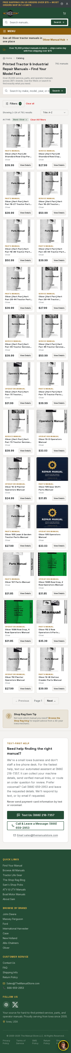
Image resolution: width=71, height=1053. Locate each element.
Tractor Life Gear (12, 875)
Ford (5, 923)
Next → (51, 700)
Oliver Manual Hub (54, 39)
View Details (25, 165)
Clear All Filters (38, 119)
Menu (12, 31)
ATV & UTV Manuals (14, 889)
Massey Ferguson (13, 918)
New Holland (10, 938)
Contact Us (9, 962)
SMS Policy (35, 1042)
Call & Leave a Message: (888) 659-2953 (36, 825)
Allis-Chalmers (11, 942)
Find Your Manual (12, 865)
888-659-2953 (15, 987)
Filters (15, 103)
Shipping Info (10, 972)
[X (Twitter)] (15, 1004)
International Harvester (15, 928)
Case (6, 933)
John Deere (9, 914)
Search (57, 22)
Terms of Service (21, 1042)
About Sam (9, 899)
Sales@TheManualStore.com (23, 983)
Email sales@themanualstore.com (37, 835)
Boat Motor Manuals (14, 894)
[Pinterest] (6, 1004)
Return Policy (10, 977)
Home (9, 58)
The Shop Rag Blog (14, 879)
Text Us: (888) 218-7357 (38, 815)
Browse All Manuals (14, 870)
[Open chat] (63, 1045)
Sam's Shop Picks (13, 884)
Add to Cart (21, 136)
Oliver (6, 947)
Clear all (30, 103)
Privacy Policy (6, 1042)
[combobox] (35, 22)
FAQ (5, 967)
